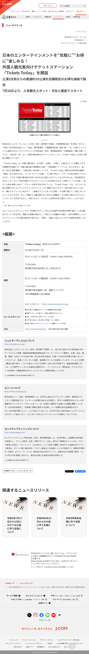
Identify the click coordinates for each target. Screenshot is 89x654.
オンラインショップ (34, 595)
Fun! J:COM (27, 599)
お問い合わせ (48, 5)
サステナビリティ (37, 17)
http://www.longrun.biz (15, 432)
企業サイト (43, 603)
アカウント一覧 (44, 620)
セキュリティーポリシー (13, 643)
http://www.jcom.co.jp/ (15, 344)
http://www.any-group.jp (15, 391)
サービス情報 (11, 595)
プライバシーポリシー (47, 640)
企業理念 (28, 17)
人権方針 (49, 643)
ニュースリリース (58, 17)
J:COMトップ (10, 583)
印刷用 (84, 101)
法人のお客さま (53, 647)
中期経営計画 (48, 17)
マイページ (64, 599)
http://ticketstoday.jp (35, 328)
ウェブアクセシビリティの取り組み (69, 640)
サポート (65, 595)
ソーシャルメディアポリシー (34, 643)
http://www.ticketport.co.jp (55, 303)
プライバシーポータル (29, 640)
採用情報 (75, 17)
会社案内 (68, 17)
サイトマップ (13, 640)
